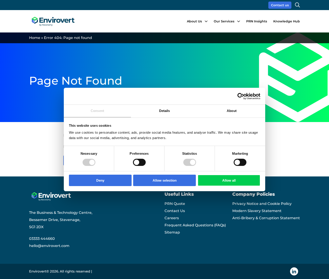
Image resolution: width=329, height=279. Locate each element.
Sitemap (172, 232)
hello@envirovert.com (49, 246)
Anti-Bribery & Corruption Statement (266, 218)
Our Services (224, 21)
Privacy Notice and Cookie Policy (262, 204)
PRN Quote (174, 204)
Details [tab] (164, 111)
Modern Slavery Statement (257, 211)
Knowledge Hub (286, 21)
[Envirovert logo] (53, 21)
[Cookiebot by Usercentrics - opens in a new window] (240, 96)
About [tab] (232, 111)
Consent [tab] (97, 111)
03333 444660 (42, 238)
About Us (194, 21)
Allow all (229, 180)
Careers (171, 218)
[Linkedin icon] (294, 271)
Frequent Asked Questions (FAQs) (195, 225)
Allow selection (165, 180)
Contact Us (174, 211)
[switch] (139, 162)
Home (34, 38)
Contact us (280, 5)
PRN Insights (256, 21)
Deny (100, 180)
